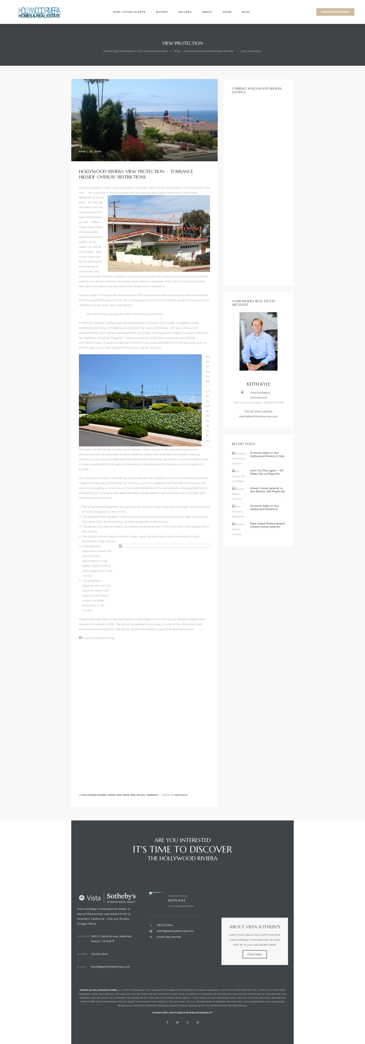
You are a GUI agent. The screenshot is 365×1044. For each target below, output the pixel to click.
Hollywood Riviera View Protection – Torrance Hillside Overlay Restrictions (136, 174)
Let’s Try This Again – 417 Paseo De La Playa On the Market (266, 472)
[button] (335, 12)
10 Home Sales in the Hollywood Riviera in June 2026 (264, 507)
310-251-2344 (253, 411)
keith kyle (181, 795)
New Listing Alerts (129, 11)
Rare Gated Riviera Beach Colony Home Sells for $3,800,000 (267, 525)
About (207, 11)
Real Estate (137, 795)
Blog (246, 11)
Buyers (162, 11)
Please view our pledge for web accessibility (182, 1012)
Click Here (255, 954)
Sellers (185, 11)
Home (227, 11)
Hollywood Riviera (179, 295)
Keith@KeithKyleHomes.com (258, 416)
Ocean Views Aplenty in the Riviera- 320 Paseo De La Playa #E (267, 490)
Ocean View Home (118, 795)
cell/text (267, 411)
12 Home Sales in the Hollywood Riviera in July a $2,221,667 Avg (267, 454)
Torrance (152, 795)
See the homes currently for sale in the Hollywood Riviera (124, 314)
